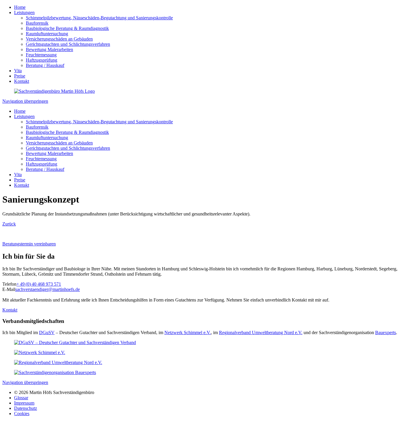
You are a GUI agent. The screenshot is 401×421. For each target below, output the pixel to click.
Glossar (21, 397)
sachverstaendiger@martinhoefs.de (47, 289)
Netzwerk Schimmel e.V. (187, 332)
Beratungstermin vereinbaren (29, 243)
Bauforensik (37, 23)
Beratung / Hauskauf (45, 65)
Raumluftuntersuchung (47, 33)
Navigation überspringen (25, 101)
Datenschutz (25, 408)
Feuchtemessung (41, 54)
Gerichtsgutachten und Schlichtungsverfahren (68, 44)
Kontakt (21, 81)
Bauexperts (385, 332)
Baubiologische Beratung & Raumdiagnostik (67, 28)
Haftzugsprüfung (41, 60)
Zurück (9, 223)
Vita (18, 70)
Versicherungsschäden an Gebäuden (59, 38)
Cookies (21, 413)
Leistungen (24, 12)
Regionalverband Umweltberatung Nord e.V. (260, 332)
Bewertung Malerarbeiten (49, 49)
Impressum (24, 402)
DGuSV (47, 332)
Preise (19, 75)
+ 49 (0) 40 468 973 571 (38, 284)
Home (20, 7)
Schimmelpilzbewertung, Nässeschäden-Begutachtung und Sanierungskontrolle (99, 17)
